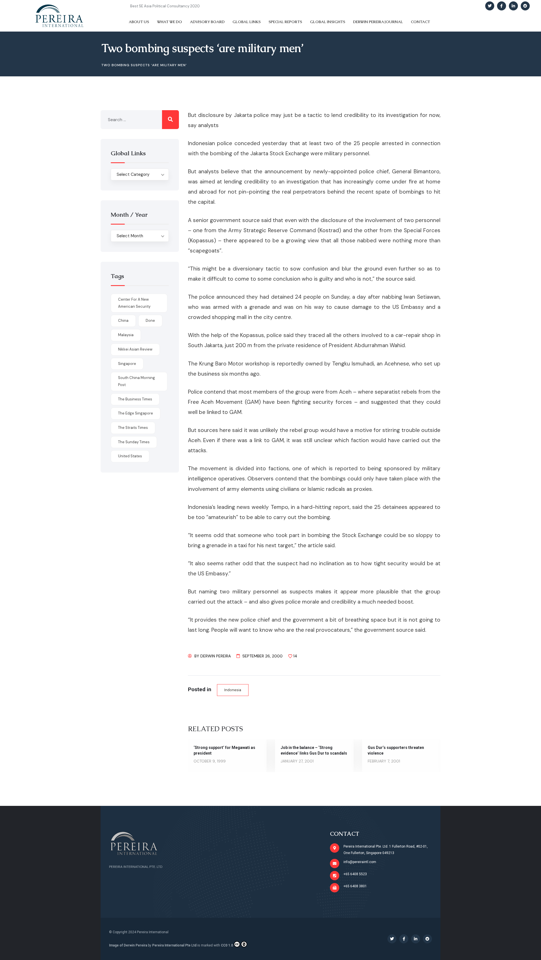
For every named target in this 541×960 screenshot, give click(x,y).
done (150, 320)
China (123, 320)
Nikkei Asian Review (135, 349)
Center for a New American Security (134, 303)
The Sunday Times (134, 442)
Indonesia (232, 690)
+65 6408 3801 (355, 886)
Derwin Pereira (215, 656)
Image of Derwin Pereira (128, 945)
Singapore (127, 363)
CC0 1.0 (227, 945)
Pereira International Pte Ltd (174, 945)
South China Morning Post (136, 381)
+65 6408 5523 (355, 874)
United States (130, 456)
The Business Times (135, 399)
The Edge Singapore (135, 413)
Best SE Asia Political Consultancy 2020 (165, 6)
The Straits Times (133, 427)
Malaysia (126, 334)
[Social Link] (489, 5)
